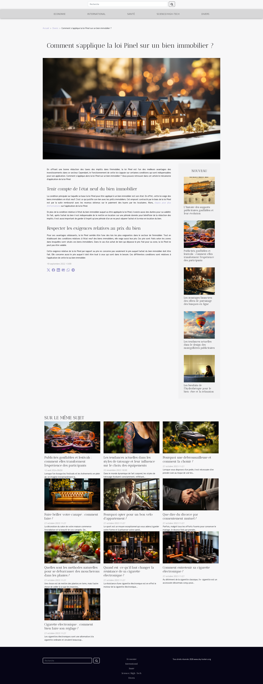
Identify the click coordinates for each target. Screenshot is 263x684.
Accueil (46, 28)
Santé (131, 14)
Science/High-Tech (168, 14)
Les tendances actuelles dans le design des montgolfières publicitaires (199, 344)
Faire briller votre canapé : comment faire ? (71, 516)
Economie (59, 14)
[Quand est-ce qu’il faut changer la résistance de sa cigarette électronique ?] (131, 547)
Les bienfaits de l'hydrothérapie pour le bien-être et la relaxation (199, 388)
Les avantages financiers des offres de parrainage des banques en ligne (198, 301)
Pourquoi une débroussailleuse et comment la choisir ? (187, 459)
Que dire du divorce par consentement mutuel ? (180, 516)
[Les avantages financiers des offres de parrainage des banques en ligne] (199, 280)
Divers (205, 14)
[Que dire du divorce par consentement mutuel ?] (191, 494)
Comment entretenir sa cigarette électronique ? (186, 569)
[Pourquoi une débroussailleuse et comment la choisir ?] (191, 437)
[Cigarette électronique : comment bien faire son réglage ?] (72, 604)
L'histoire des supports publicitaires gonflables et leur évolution (199, 210)
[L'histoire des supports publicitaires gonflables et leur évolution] (199, 190)
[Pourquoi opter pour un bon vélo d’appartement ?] (131, 494)
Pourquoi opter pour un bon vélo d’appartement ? (128, 516)
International (96, 14)
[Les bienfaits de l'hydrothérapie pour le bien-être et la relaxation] (199, 368)
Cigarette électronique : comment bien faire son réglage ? (68, 626)
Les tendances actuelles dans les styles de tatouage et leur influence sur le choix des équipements (129, 461)
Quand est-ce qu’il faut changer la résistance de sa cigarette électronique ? (129, 571)
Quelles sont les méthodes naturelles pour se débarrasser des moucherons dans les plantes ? (71, 571)
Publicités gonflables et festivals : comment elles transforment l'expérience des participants (199, 255)
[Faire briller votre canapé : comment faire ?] (72, 494)
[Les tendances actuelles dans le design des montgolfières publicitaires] (199, 324)
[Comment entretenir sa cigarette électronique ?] (191, 547)
